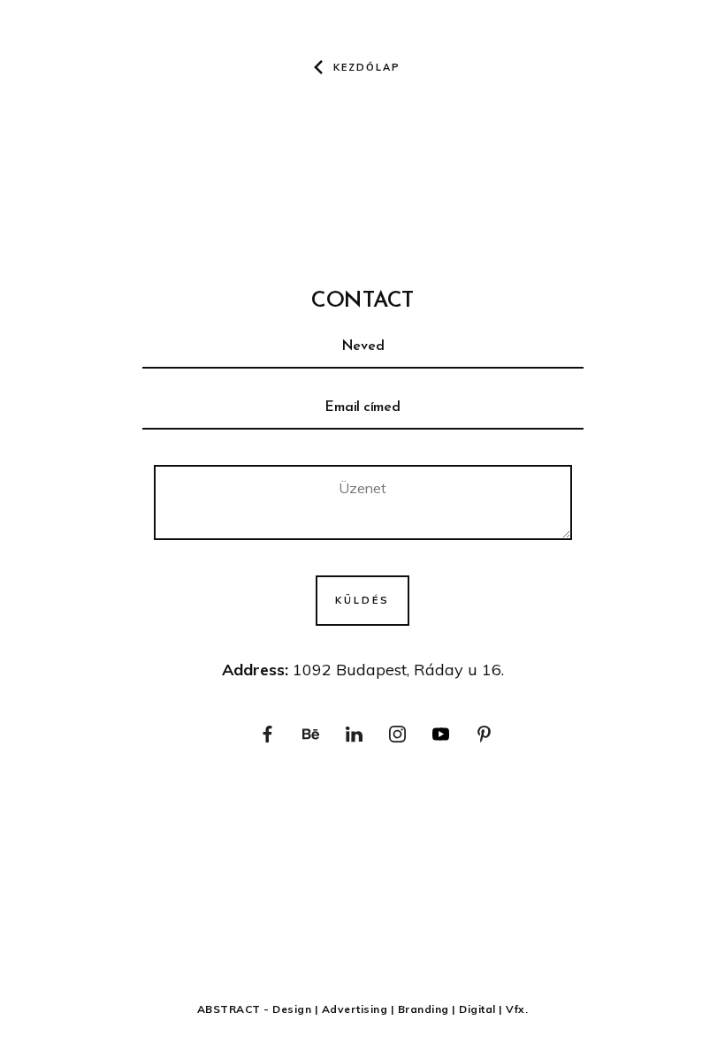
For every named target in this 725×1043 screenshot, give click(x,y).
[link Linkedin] (354, 735)
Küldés (362, 600)
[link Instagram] (397, 735)
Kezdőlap (367, 67)
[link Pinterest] (484, 735)
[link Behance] (310, 735)
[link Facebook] (267, 735)
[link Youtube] (440, 735)
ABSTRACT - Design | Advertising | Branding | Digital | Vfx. (363, 1009)
